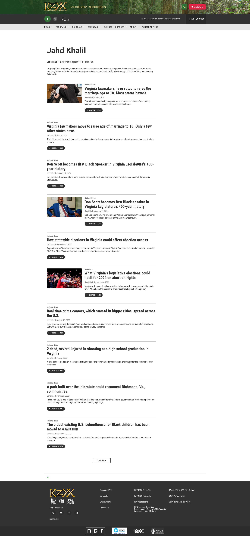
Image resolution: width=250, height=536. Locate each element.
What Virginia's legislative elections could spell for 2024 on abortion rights (117, 275)
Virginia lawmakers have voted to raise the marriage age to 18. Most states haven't (118, 90)
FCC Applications (141, 502)
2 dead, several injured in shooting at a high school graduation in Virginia (98, 351)
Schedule (77, 27)
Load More (101, 460)
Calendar (93, 27)
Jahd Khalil (89, 97)
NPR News (88, 269)
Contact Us (104, 508)
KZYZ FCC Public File (142, 496)
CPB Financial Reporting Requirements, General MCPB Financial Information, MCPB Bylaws (150, 509)
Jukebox (108, 27)
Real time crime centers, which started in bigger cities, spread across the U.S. (101, 313)
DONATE (198, 6)
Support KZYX (106, 490)
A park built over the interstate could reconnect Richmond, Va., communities (96, 389)
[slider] (59, 18)
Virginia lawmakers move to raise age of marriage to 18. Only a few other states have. (99, 128)
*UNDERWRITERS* (150, 27)
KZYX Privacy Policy (177, 496)
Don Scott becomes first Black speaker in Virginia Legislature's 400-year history (117, 204)
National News (90, 85)
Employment (105, 502)
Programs (61, 27)
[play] (47, 18)
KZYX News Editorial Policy (179, 502)
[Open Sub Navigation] (52, 27)
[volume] (55, 19)
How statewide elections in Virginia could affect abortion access (97, 240)
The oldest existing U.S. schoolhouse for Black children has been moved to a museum (98, 426)
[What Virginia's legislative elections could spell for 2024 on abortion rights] (64, 278)
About (133, 27)
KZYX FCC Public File (142, 490)
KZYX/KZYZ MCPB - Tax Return (181, 490)
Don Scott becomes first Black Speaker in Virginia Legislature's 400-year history (100, 166)
